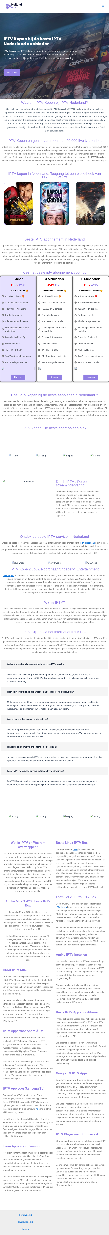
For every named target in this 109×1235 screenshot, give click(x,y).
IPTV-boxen (61, 907)
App (38, 1109)
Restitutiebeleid (25, 1222)
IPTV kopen (8, 575)
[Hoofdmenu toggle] (103, 6)
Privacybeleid (25, 1215)
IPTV (75, 849)
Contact (25, 1229)
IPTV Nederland (87, 543)
